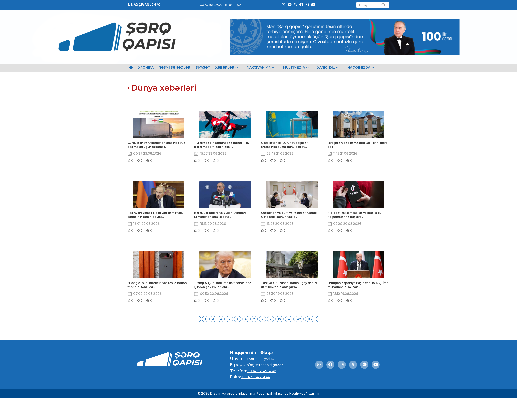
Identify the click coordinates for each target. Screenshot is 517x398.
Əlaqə (266, 352)
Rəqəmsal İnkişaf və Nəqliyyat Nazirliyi (287, 393)
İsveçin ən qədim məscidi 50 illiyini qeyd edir (358, 145)
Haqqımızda (243, 352)
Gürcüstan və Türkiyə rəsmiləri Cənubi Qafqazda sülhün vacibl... (289, 215)
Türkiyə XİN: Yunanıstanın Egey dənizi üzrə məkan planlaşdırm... (289, 285)
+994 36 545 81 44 (255, 377)
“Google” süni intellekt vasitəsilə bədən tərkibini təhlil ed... (157, 285)
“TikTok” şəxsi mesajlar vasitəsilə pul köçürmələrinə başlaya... (355, 215)
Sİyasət (202, 67)
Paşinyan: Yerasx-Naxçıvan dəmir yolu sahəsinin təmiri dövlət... (156, 215)
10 (279, 319)
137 (298, 319)
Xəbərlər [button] (225, 67)
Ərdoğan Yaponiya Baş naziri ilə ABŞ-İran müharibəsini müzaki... (358, 285)
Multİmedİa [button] (294, 67)
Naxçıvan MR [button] (259, 67)
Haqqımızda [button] (359, 67)
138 (309, 319)
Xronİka (146, 67)
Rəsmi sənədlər (174, 67)
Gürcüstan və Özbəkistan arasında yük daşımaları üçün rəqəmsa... (156, 145)
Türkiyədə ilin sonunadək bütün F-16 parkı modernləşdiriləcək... (221, 145)
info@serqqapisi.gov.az (264, 365)
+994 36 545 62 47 (261, 371)
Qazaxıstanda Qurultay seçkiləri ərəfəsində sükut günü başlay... (284, 145)
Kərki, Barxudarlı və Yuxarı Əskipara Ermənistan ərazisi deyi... (220, 215)
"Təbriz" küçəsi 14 (259, 359)
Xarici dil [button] (326, 67)
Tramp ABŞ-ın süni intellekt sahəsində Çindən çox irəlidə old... (222, 285)
